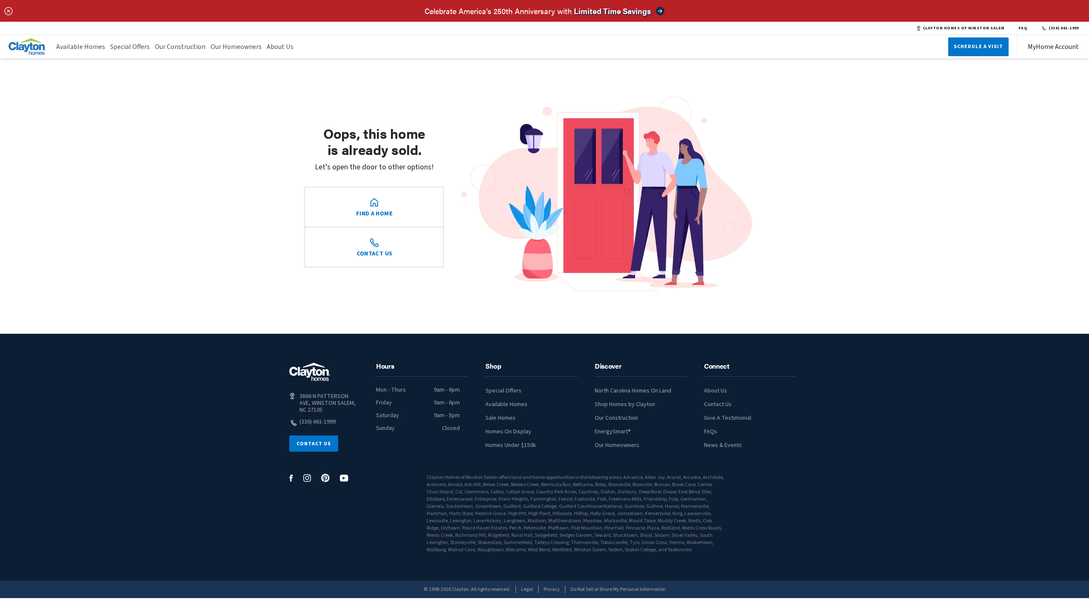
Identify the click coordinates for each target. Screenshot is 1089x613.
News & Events (723, 445)
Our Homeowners (236, 47)
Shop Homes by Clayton (625, 404)
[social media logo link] (291, 478)
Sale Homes (500, 418)
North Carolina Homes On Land (633, 391)
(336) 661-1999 (1064, 28)
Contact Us (313, 443)
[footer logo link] (309, 372)
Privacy (552, 589)
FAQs (710, 431)
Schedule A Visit (978, 46)
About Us (280, 47)
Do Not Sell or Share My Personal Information (618, 589)
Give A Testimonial (727, 418)
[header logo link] (27, 46)
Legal (527, 589)
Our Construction (180, 47)
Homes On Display (508, 431)
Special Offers (130, 47)
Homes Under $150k (510, 445)
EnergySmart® (613, 431)
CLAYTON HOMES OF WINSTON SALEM (964, 28)
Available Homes (80, 47)
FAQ (1023, 28)
